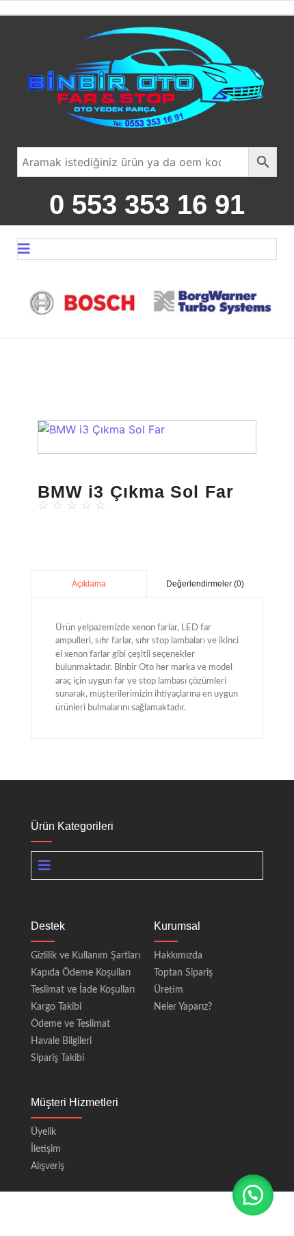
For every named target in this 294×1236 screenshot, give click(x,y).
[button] (141, 445)
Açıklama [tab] (89, 584)
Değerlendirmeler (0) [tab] (205, 584)
